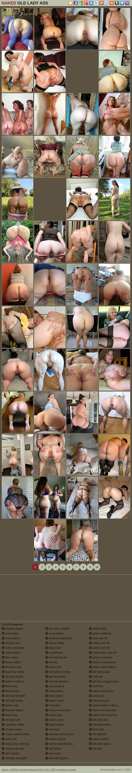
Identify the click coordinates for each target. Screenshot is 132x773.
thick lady (98, 729)
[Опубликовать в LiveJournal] (96, 3)
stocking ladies (101, 724)
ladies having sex (103, 691)
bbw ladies (11, 657)
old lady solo (100, 719)
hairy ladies (55, 695)
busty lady (11, 715)
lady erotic (54, 647)
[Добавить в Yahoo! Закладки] (127, 3)
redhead (97, 676)
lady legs (54, 729)
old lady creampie (15, 758)
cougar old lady (14, 748)
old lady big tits (13, 676)
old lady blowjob (14, 695)
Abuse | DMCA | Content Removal (20, 769)
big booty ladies (14, 671)
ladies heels (56, 700)
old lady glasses (58, 681)
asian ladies (12, 638)
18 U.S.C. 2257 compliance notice (57, 769)
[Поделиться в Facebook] (76, 3)
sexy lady (98, 695)
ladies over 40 (101, 643)
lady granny (55, 691)
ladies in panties (102, 657)
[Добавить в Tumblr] (117, 3)
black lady (11, 686)
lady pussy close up (16, 743)
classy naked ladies (16, 734)
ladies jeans (56, 719)
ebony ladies (56, 643)
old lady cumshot (58, 628)
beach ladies (12, 662)
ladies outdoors (101, 633)
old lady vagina (101, 743)
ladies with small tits (104, 715)
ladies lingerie (57, 739)
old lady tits (99, 734)
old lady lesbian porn (61, 734)
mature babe (12, 652)
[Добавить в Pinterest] (101, 3)
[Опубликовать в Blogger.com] (70, 3)
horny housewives (59, 710)
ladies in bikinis (14, 681)
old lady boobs (13, 700)
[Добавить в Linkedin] (91, 3)
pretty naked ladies (104, 667)
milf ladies (54, 748)
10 (96, 567)
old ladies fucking (59, 671)
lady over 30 (99, 638)
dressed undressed (60, 638)
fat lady (53, 662)
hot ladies (54, 705)
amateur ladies (13, 628)
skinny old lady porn (104, 710)
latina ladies (56, 724)
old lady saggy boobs (105, 681)
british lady (11, 705)
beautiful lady (12, 667)
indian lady (55, 715)
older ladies (99, 628)
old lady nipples (58, 758)
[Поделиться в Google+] (86, 3)
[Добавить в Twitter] (122, 3)
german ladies (57, 676)
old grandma (56, 686)
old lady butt (12, 719)
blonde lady (11, 691)
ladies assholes (14, 647)
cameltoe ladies (14, 724)
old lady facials (57, 657)
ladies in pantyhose (104, 662)
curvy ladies (55, 633)
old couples (11, 753)
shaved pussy (100, 700)
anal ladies (11, 633)
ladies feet (54, 667)
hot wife (97, 748)
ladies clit (10, 739)
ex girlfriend (55, 652)
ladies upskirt (100, 739)
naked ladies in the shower (108, 705)
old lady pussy (101, 671)
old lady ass (12, 643)
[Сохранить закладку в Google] (81, 3)
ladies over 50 (101, 647)
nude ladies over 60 (104, 652)
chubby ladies (13, 729)
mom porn (54, 753)
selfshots (97, 686)
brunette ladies (13, 710)
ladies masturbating (60, 743)
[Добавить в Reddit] (106, 3)
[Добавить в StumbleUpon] (112, 3)
